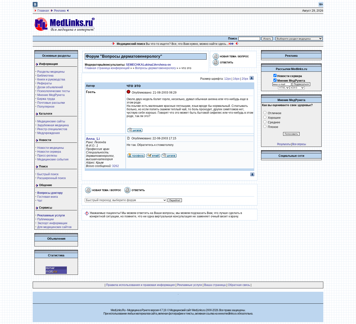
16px (236, 78)
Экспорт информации (52, 223)
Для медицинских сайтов (54, 227)
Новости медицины (50, 148)
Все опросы (299, 144)
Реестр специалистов (52, 129)
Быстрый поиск (47, 174)
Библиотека (45, 75)
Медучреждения (48, 133)
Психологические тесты (53, 91)
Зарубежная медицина (53, 125)
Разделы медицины (51, 71)
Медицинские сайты (51, 121)
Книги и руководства (51, 79)
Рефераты (44, 83)
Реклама (60, 10)
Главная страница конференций (107, 68)
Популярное (45, 106)
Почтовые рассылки (51, 102)
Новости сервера (49, 151)
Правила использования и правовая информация (140, 285)
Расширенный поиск (51, 178)
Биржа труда (46, 99)
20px (245, 78)
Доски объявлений (50, 87)
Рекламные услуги (189, 285)
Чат (39, 200)
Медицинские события (53, 159)
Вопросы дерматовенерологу (155, 68)
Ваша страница (215, 285)
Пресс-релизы (47, 155)
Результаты (284, 144)
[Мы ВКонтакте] (35, 6)
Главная (43, 10)
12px (227, 78)
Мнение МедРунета (51, 95)
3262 (115, 166)
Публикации (45, 219)
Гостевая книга (47, 196)
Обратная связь (239, 285)
